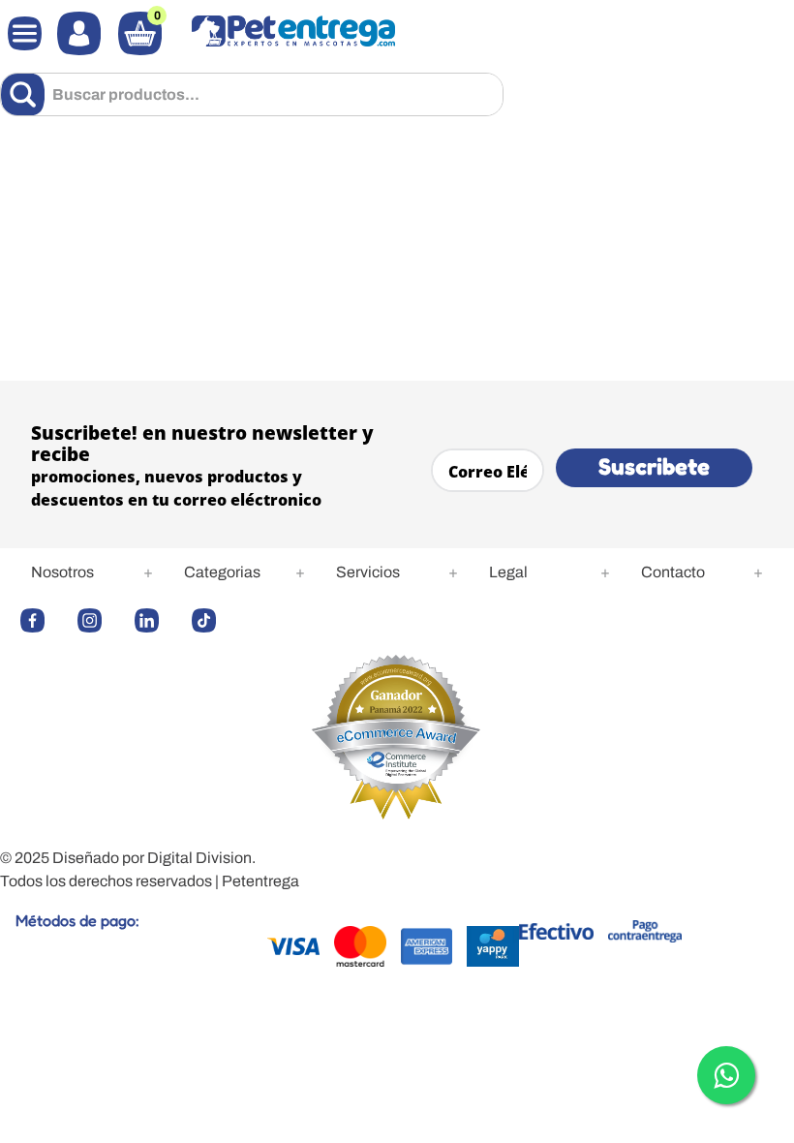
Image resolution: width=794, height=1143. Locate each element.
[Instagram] (101, 620)
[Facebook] (44, 620)
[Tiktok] (215, 620)
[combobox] (252, 94)
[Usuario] (79, 33)
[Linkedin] (158, 620)
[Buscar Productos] (26, 94)
